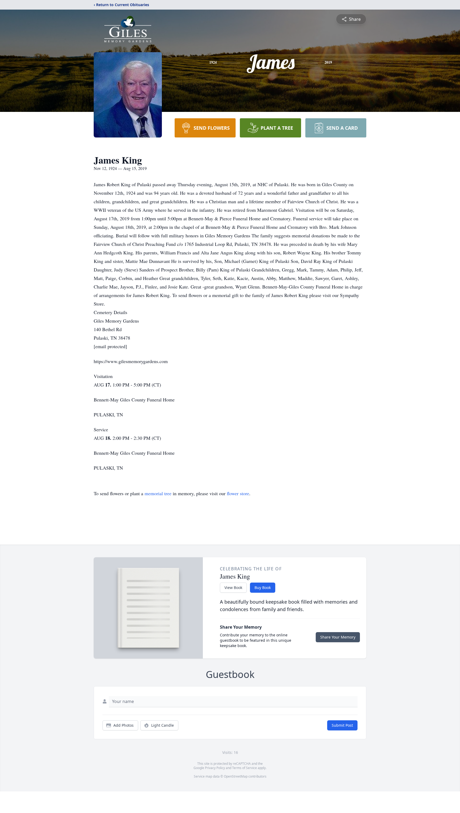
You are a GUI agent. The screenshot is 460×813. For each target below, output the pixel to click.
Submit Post (342, 725)
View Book (233, 587)
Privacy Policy (215, 768)
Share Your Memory (337, 637)
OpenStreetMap (236, 776)
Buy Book (262, 587)
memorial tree (158, 493)
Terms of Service (244, 768)
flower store (238, 493)
